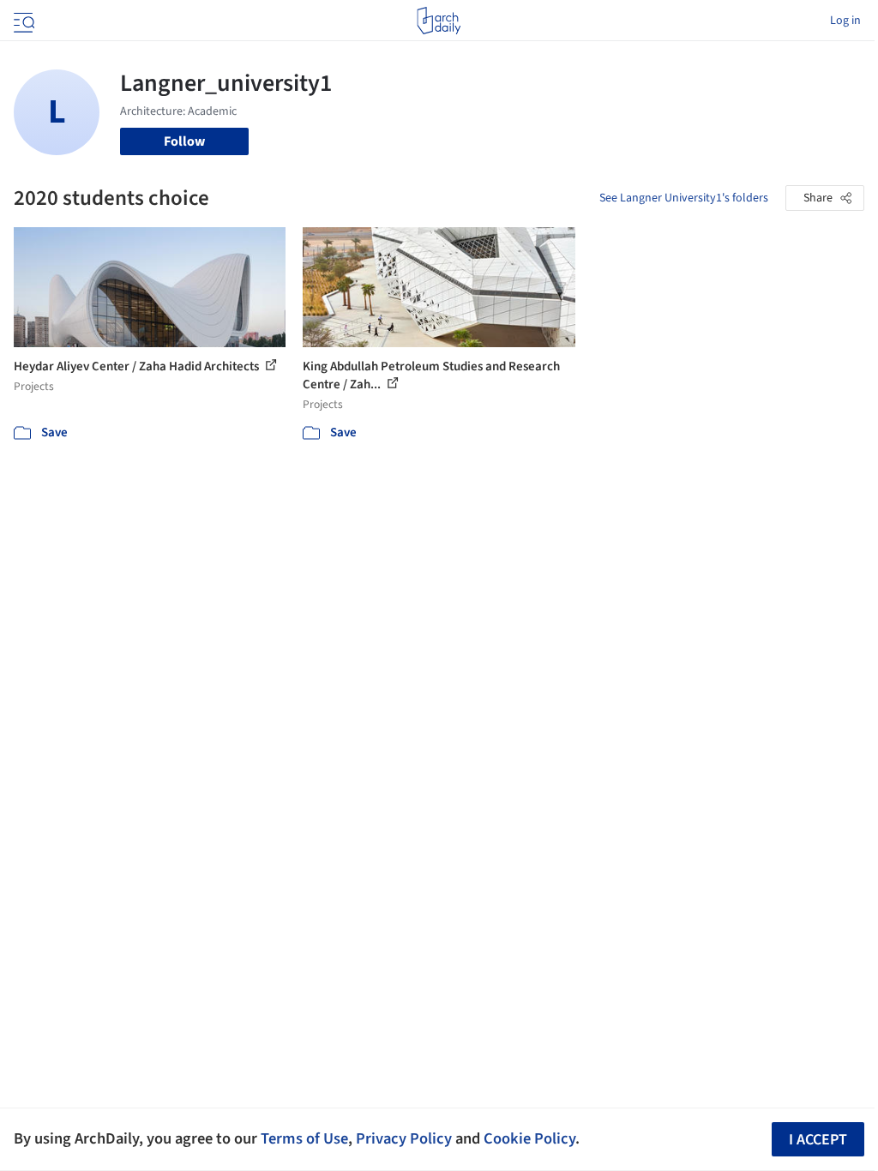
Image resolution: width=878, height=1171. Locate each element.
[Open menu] (22, 21)
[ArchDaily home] (438, 20)
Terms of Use (304, 1138)
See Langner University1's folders (683, 198)
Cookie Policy (529, 1138)
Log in (845, 21)
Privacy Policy (404, 1138)
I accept (818, 1139)
